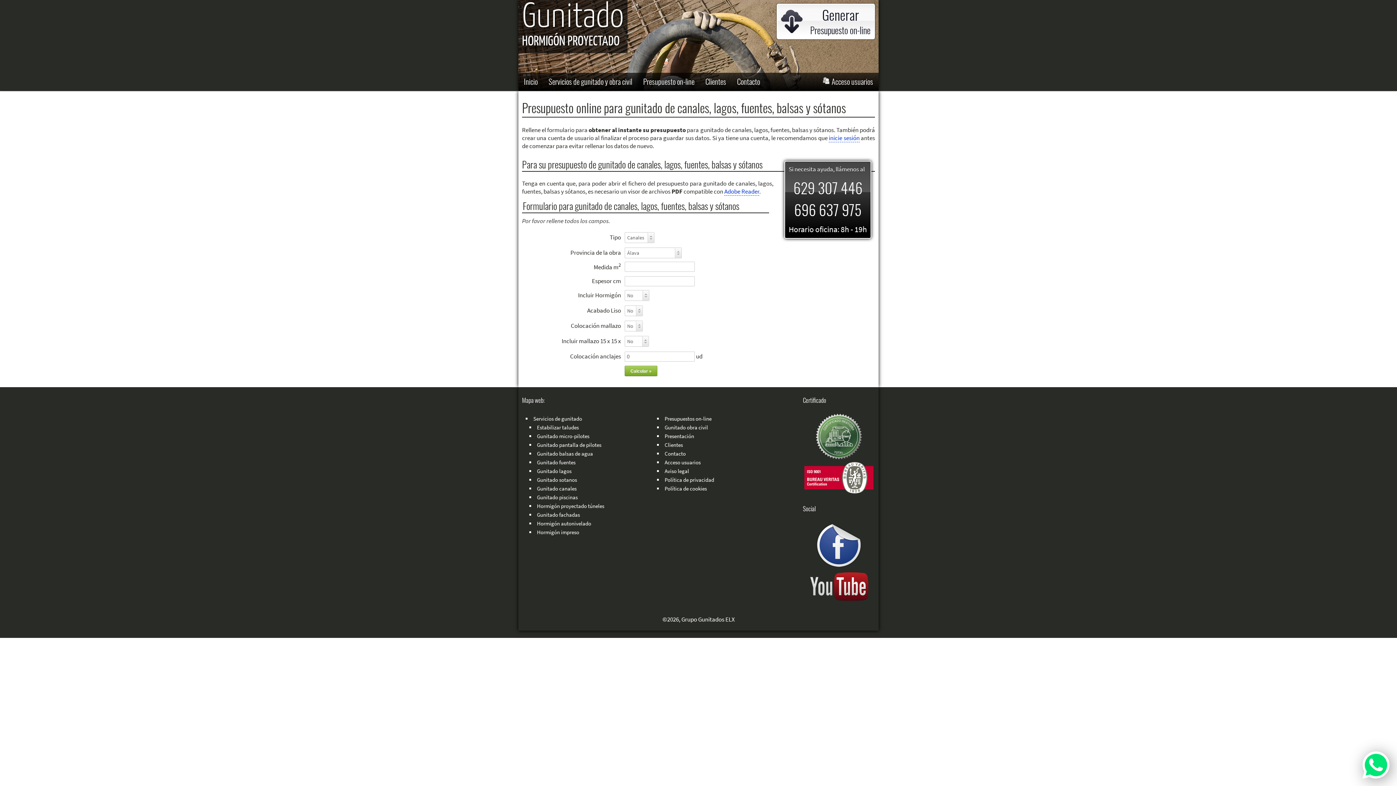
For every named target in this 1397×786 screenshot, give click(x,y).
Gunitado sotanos (557, 479)
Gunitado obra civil (686, 427)
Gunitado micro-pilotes (563, 436)
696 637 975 (827, 210)
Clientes (715, 81)
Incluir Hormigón (599, 295)
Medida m (607, 266)
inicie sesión (844, 138)
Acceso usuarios (851, 81)
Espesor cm (606, 281)
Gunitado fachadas (558, 514)
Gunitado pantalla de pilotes (569, 444)
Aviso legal (677, 471)
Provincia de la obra (595, 253)
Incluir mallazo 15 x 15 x (591, 341)
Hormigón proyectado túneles (570, 506)
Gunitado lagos (554, 471)
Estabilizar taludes (558, 427)
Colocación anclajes (595, 356)
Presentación (679, 436)
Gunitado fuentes (556, 462)
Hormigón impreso (558, 532)
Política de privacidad (689, 479)
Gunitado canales (557, 488)
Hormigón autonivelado (564, 523)
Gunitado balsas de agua (565, 453)
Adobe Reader (741, 191)
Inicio (531, 81)
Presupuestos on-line (688, 418)
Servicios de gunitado (557, 418)
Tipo (615, 237)
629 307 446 (828, 188)
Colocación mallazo (596, 326)
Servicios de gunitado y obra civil (590, 81)
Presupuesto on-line (668, 81)
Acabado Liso (604, 310)
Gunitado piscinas (557, 497)
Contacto (748, 81)
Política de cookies (686, 488)
